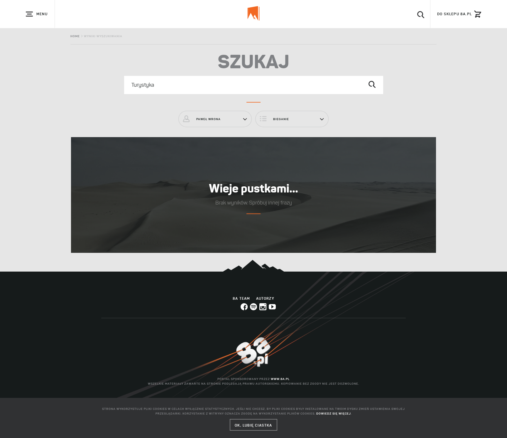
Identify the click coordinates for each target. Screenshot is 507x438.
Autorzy (265, 298)
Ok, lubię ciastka (253, 425)
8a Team (241, 298)
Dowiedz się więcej (333, 413)
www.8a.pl (280, 379)
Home (75, 36)
